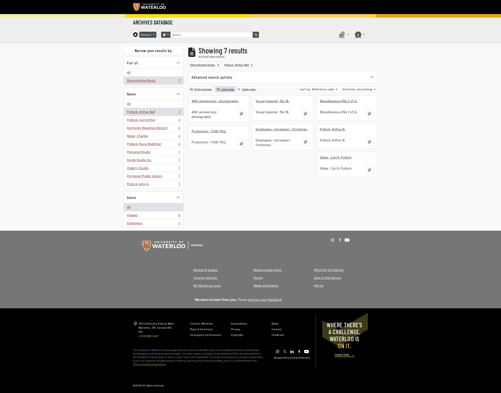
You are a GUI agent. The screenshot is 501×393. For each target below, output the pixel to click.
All (129, 72)
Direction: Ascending (357, 89)
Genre (131, 197)
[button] (343, 34)
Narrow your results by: (154, 50)
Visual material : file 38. (272, 101)
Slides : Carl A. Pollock (335, 157)
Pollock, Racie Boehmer (153, 145)
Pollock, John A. (153, 185)
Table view (248, 89)
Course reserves (205, 278)
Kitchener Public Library (153, 177)
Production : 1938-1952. (209, 131)
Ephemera (153, 224)
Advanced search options (212, 77)
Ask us (318, 285)
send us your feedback (264, 300)
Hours (258, 278)
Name (131, 94)
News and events (266, 285)
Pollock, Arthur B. (332, 129)
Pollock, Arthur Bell (153, 113)
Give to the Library (327, 278)
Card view (227, 89)
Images (153, 216)
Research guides (205, 270)
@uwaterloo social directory (292, 357)
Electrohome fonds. (153, 81)
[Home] (135, 34)
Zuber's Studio (153, 169)
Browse (146, 35)
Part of (132, 62)
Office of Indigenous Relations (149, 364)
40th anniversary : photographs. (215, 101)
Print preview (203, 89)
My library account (207, 285)
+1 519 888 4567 (149, 336)
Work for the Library (329, 270)
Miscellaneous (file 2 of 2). (338, 101)
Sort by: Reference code (317, 89)
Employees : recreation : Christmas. (282, 129)
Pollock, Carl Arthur (153, 121)
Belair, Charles (153, 137)
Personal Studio (153, 153)
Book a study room (268, 270)
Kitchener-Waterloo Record (153, 129)
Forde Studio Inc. (153, 161)
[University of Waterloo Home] (149, 7)
